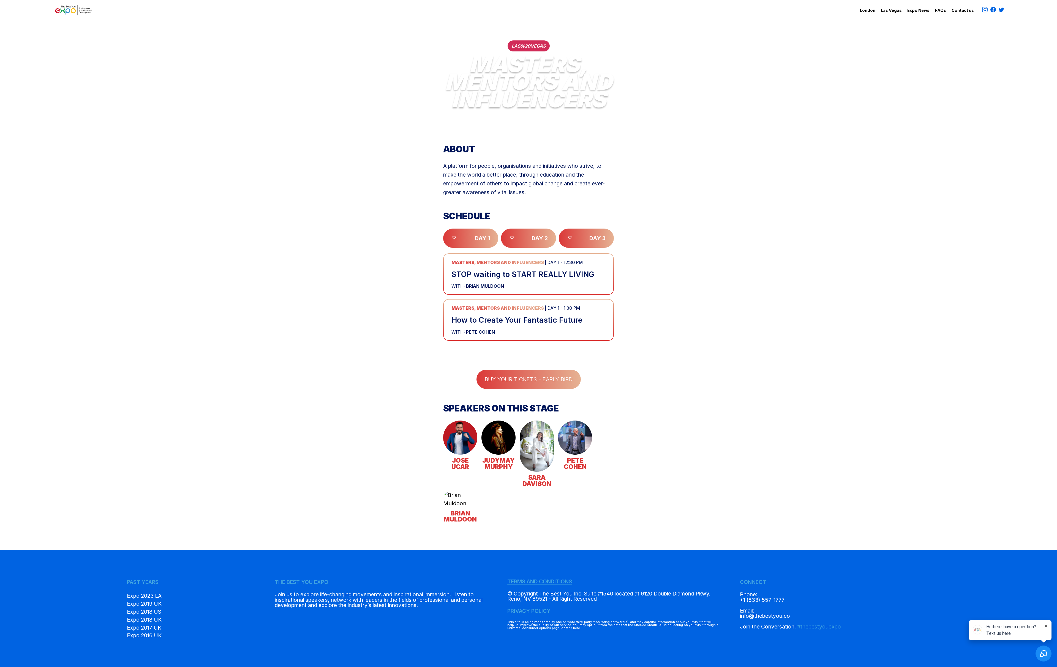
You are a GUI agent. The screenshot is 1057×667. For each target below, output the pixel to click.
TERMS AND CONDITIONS (539, 581)
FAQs (940, 10)
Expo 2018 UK (144, 619)
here (576, 628)
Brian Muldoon (477, 286)
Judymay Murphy (498, 463)
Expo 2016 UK (144, 635)
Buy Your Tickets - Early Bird (529, 379)
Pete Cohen (473, 332)
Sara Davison (536, 480)
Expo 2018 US (144, 611)
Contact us (963, 10)
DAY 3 (597, 238)
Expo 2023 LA (144, 595)
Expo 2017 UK (144, 627)
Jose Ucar (460, 463)
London (867, 10)
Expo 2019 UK (144, 603)
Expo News (918, 10)
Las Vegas (891, 10)
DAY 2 (540, 238)
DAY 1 (482, 238)
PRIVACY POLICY (529, 611)
